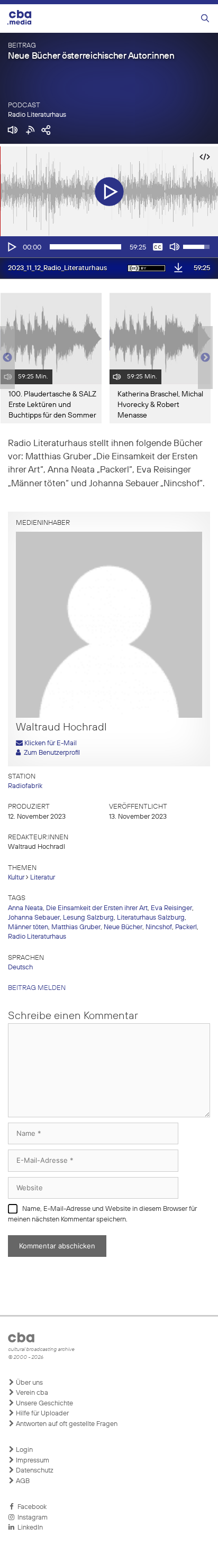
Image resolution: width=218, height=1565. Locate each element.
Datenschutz (33, 1470)
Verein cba (31, 1393)
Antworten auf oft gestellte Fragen (65, 1424)
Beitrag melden (37, 988)
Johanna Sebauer (34, 917)
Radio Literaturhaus (37, 115)
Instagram (31, 1517)
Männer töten (28, 927)
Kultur (16, 877)
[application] (109, 246)
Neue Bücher (123, 927)
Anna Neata (25, 908)
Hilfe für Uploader (41, 1413)
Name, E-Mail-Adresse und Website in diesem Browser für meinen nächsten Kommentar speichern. (102, 1214)
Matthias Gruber (76, 927)
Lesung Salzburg (88, 917)
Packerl (186, 927)
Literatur (42, 877)
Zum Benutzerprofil (50, 752)
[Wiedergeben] (11, 247)
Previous (5, 358)
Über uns (28, 1382)
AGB (22, 1481)
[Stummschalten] (174, 247)
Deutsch (20, 967)
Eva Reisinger (171, 908)
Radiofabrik (25, 786)
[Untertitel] (157, 247)
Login (23, 1450)
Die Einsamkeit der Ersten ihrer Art (97, 908)
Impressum (31, 1460)
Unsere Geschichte (43, 1403)
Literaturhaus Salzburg (151, 917)
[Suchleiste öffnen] (205, 18)
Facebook (30, 1507)
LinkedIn (28, 1527)
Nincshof (159, 927)
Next (205, 358)
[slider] (85, 246)
